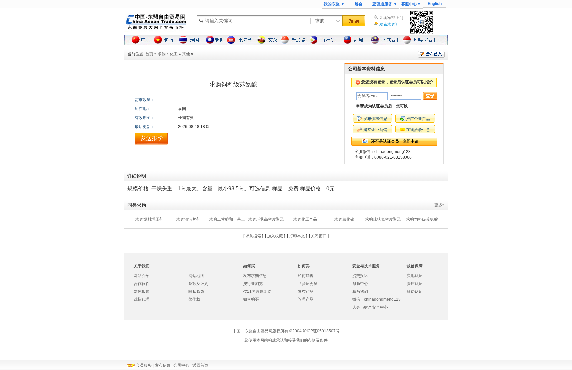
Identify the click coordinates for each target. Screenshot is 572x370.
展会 (358, 4)
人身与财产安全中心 (370, 307)
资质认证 (415, 283)
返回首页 (200, 365)
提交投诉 (360, 275)
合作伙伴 (142, 283)
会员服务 (144, 365)
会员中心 (181, 365)
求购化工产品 (305, 219)
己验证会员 (307, 283)
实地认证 (415, 275)
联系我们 (360, 291)
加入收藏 (275, 236)
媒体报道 (142, 291)
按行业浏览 (253, 283)
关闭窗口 (319, 236)
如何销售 (305, 275)
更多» (439, 205)
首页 (149, 54)
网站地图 (196, 275)
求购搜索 (253, 236)
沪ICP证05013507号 (321, 331)
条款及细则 (198, 283)
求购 (162, 54)
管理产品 (305, 299)
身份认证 (415, 291)
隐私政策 (196, 291)
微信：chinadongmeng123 (376, 299)
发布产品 (305, 291)
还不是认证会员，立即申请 (395, 141)
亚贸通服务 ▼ (384, 4)
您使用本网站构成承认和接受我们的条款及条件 (286, 340)
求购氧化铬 (344, 219)
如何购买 (251, 299)
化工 (174, 54)
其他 (186, 54)
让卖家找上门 (391, 17)
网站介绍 (142, 275)
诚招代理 (142, 299)
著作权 (194, 299)
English (435, 3)
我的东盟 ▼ (334, 4)
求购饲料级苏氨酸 (422, 219)
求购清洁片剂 (188, 219)
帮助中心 (360, 283)
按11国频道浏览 (257, 291)
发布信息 (162, 365)
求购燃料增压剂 (149, 219)
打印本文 (297, 236)
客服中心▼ (411, 4)
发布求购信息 (255, 275)
